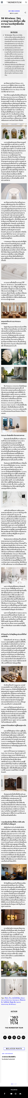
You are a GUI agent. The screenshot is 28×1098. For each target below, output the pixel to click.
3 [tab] (16, 1084)
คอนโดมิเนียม (16, 998)
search (26, 2)
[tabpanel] (14, 1057)
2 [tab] (14, 1084)
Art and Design (14, 11)
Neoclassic (15, 1000)
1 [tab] (12, 1084)
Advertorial (4, 1004)
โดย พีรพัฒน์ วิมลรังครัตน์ (8, 1059)
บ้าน (10, 998)
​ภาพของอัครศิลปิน (9, 1057)
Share (25, 12)
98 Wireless (12, 1004)
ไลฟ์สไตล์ (6, 1002)
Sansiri (18, 1002)
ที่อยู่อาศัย (13, 1002)
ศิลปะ (6, 998)
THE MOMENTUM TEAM (14, 1028)
